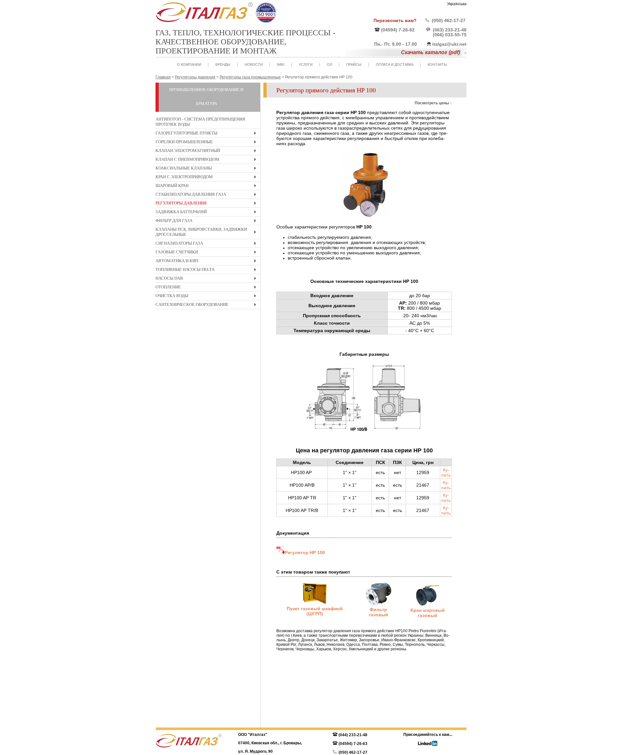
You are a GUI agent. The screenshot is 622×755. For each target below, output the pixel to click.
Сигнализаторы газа (207, 244)
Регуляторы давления (207, 204)
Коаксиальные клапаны (207, 169)
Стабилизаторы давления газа (207, 195)
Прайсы (354, 64)
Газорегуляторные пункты (207, 134)
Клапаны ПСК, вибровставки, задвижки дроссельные (207, 233)
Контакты (437, 64)
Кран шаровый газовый (427, 613)
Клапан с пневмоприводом (207, 160)
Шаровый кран (207, 186)
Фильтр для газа (207, 221)
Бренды (222, 64)
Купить (446, 472)
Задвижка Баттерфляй (207, 212)
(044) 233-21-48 (353, 735)
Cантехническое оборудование (207, 305)
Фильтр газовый (378, 612)
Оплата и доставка (394, 64)
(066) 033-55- (447, 34)
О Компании (189, 64)
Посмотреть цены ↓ (433, 103)
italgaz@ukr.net (449, 44)
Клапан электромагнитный (207, 151)
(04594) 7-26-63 (353, 743)
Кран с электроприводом (207, 177)
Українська (456, 4)
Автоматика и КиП (207, 261)
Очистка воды (207, 296)
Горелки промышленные (207, 142)
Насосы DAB (207, 279)
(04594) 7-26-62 (398, 29)
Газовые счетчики (207, 253)
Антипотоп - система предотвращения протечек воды (200, 122)
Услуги (306, 64)
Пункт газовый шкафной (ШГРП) (315, 611)
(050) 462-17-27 (449, 20)
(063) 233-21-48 (449, 29)
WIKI (280, 64)
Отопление (207, 288)
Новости (254, 64)
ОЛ (329, 64)
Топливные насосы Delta (207, 270)
